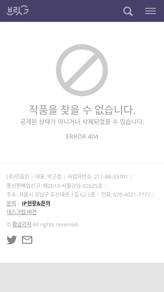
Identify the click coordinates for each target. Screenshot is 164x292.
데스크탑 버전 (22, 212)
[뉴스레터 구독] (27, 240)
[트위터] (12, 240)
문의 (11, 203)
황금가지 (21, 224)
